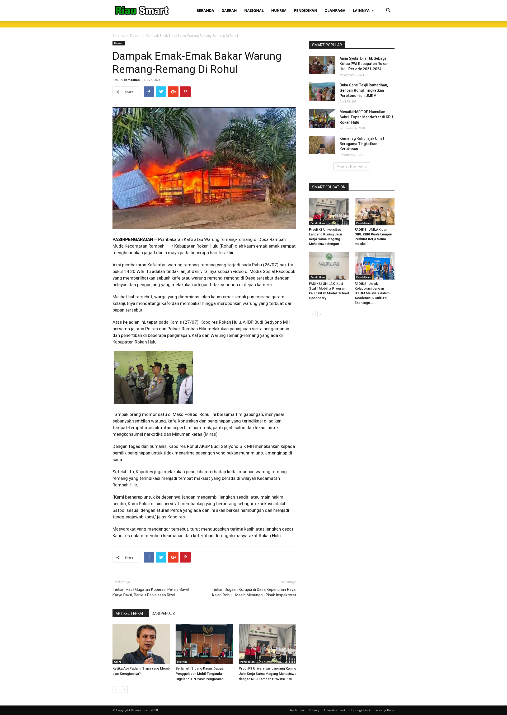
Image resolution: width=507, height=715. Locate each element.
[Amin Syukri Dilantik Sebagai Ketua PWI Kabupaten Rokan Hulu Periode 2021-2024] (322, 65)
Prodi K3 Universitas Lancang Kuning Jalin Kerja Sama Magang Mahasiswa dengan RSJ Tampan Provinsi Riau (267, 673)
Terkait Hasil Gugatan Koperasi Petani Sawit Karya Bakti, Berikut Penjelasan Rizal (150, 592)
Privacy (314, 710)
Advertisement (334, 710)
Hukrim (182, 661)
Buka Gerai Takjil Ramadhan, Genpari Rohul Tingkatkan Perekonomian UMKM (364, 90)
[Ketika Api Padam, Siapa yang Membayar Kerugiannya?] (141, 644)
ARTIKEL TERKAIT (130, 613)
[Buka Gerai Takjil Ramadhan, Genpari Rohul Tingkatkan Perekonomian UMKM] (322, 91)
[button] (388, 10)
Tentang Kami (384, 710)
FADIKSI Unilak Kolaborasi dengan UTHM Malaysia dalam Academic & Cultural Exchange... (372, 293)
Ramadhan (132, 80)
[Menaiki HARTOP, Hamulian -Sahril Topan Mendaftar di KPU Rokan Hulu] (322, 118)
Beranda (118, 35)
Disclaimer (296, 710)
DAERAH (229, 10)
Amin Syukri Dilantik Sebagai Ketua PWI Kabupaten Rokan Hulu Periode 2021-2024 (364, 63)
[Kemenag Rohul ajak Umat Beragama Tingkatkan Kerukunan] (322, 145)
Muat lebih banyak (349, 166)
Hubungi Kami (359, 710)
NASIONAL (254, 10)
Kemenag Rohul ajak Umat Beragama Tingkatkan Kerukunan (362, 143)
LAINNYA (361, 10)
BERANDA (205, 10)
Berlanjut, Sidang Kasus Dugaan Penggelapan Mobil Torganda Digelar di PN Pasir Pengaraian (200, 673)
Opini (117, 661)
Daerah (135, 35)
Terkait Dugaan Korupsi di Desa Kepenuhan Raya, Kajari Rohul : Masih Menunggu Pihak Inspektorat (254, 592)
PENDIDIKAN (305, 10)
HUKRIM (279, 10)
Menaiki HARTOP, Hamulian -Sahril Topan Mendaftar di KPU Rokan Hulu (366, 117)
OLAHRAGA (335, 10)
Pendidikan (247, 661)
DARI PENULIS (163, 613)
